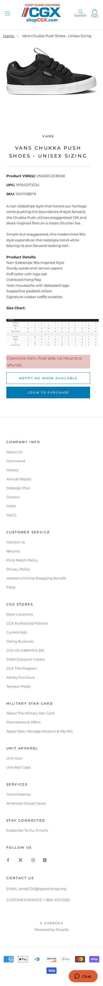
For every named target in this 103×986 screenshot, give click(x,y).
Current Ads (16, 632)
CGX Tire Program (21, 668)
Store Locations (19, 614)
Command (15, 461)
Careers (12, 497)
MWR (11, 506)
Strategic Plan (18, 488)
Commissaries (18, 794)
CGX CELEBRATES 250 (25, 650)
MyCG (11, 515)
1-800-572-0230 (57, 900)
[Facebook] (8, 860)
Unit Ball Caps (18, 767)
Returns (13, 551)
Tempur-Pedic (18, 686)
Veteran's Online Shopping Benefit (36, 578)
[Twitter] (20, 860)
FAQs (10, 587)
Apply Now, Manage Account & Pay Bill (39, 731)
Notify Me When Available (48, 378)
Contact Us (15, 542)
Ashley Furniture (20, 677)
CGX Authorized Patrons (27, 623)
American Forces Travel (26, 803)
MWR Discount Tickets (25, 659)
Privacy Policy (18, 569)
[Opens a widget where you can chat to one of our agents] (83, 976)
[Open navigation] (7, 13)
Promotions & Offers (23, 722)
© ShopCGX (51, 923)
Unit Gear (14, 758)
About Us (14, 452)
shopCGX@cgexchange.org (42, 889)
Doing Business (19, 641)
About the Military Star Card (30, 713)
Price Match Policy (22, 560)
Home (8, 36)
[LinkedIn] (44, 860)
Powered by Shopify (52, 929)
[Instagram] (33, 860)
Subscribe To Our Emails (27, 830)
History (12, 470)
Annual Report (18, 479)
